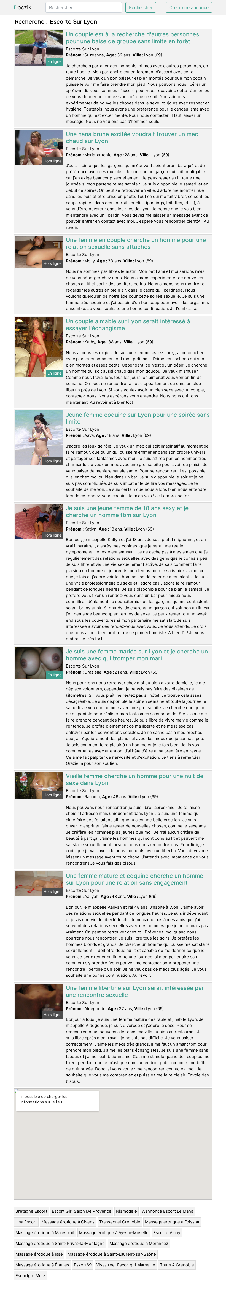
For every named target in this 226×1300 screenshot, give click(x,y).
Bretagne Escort (31, 1211)
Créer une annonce (189, 7)
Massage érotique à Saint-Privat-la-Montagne (60, 1243)
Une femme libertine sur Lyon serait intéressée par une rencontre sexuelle (135, 991)
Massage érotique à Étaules (42, 1264)
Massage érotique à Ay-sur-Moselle (114, 1232)
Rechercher (140, 7)
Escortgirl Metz (30, 1275)
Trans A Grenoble (177, 1264)
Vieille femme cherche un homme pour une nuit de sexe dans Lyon (134, 779)
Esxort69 (83, 1264)
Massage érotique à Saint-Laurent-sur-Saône (112, 1254)
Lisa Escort (26, 1221)
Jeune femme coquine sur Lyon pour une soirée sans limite (138, 418)
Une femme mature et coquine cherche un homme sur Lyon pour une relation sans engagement (134, 879)
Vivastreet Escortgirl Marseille (125, 1264)
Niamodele (126, 1211)
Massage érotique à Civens (68, 1221)
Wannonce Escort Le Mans (167, 1211)
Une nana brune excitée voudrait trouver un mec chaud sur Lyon (132, 137)
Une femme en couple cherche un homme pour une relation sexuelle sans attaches (136, 243)
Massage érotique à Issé (39, 1254)
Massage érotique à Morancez (138, 1243)
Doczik (22, 7)
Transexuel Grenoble (119, 1221)
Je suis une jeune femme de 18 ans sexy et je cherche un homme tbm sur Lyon (127, 511)
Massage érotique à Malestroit (44, 1232)
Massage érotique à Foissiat (172, 1221)
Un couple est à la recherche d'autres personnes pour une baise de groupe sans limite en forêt (132, 38)
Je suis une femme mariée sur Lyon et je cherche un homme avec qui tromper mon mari (137, 655)
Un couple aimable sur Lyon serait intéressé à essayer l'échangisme (128, 325)
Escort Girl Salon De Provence (81, 1211)
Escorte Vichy (166, 1232)
